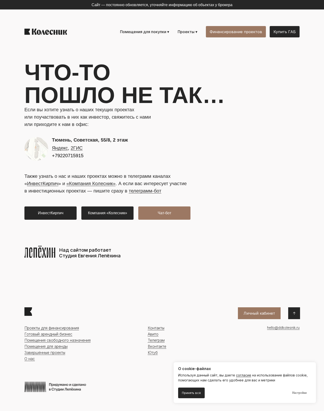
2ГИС (77, 148)
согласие (243, 375)
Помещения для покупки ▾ (144, 31)
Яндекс (60, 148)
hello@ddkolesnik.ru (283, 327)
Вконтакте (157, 346)
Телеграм (156, 340)
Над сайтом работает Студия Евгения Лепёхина (90, 253)
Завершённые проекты (44, 352)
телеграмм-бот (145, 190)
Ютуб (153, 352)
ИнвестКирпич (42, 183)
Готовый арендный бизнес (48, 334)
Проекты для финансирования (51, 328)
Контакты (156, 328)
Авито (153, 334)
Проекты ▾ (187, 31)
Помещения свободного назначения (57, 340)
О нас (29, 358)
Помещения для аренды (46, 346)
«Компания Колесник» (91, 183)
